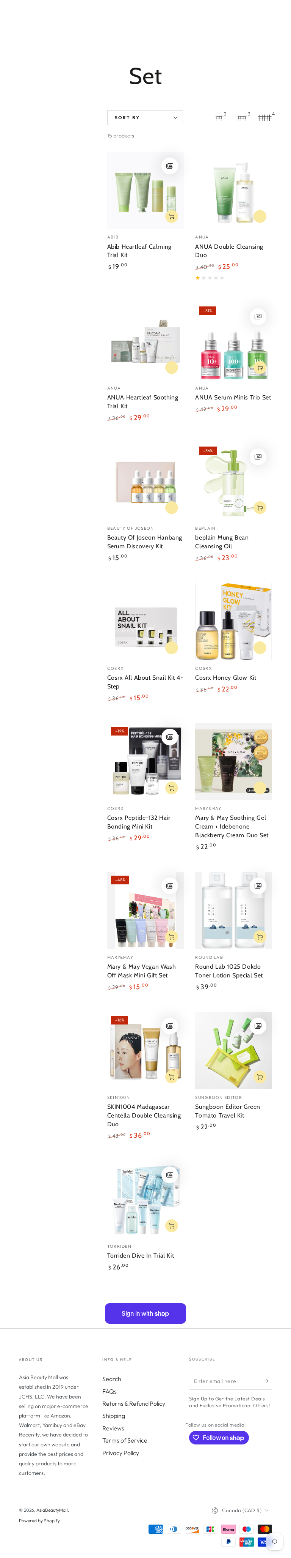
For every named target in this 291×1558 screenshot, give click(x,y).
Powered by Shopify (39, 1520)
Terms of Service (124, 1440)
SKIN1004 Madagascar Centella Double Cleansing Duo (144, 1115)
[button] (169, 166)
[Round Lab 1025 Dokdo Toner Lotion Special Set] (233, 910)
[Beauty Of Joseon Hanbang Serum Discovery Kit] (145, 481)
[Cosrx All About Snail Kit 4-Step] (145, 621)
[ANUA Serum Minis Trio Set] (233, 341)
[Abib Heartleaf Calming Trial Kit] (145, 190)
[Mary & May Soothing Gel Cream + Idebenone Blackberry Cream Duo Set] (233, 761)
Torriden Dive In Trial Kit (140, 1255)
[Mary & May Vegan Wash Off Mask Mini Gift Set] (145, 910)
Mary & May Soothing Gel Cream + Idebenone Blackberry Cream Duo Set (231, 826)
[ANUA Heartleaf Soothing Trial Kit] (145, 341)
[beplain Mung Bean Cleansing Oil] (233, 481)
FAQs (109, 1391)
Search (111, 1379)
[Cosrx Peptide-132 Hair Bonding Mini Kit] (145, 761)
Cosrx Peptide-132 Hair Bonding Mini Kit (139, 822)
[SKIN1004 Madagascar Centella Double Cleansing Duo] (145, 1050)
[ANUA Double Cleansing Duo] (233, 190)
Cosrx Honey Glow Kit (225, 677)
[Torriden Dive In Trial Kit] (145, 1199)
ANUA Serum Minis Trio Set (233, 397)
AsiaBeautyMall (52, 1510)
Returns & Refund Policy (133, 1403)
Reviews (113, 1428)
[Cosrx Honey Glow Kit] (233, 621)
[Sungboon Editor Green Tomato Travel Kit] (233, 1050)
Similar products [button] (259, 216)
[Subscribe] (267, 1380)
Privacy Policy (120, 1453)
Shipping (113, 1415)
